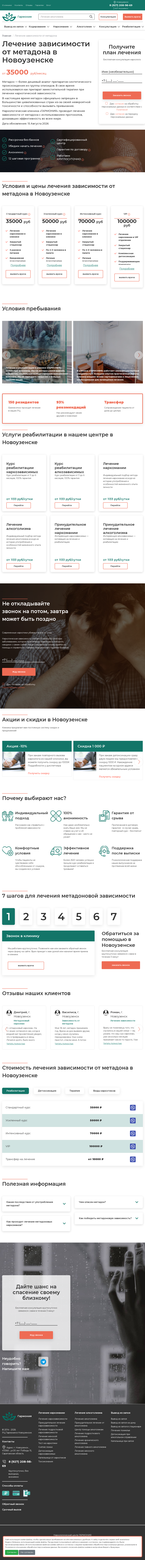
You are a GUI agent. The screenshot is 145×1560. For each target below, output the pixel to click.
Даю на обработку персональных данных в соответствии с (122, 106)
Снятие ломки (45, 1447)
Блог (48, 5)
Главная (6, 35)
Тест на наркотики (47, 1443)
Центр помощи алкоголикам (89, 1429)
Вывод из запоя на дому (123, 1422)
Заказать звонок (122, 95)
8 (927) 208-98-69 (120, 5)
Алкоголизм (84, 26)
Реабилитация (131, 26)
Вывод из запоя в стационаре (126, 1426)
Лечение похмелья (120, 1430)
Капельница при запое (122, 1441)
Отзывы (29, 5)
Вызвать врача (133, 16)
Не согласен (27, 1552)
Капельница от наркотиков (52, 1457)
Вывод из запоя (14, 26)
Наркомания (61, 26)
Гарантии (39, 5)
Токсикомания (45, 1461)
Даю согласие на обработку (18, 686)
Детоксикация (47, 1090)
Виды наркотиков (104, 1090)
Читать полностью (16, 1043)
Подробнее (18, 265)
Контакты (19, 5)
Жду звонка (18, 672)
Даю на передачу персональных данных (124, 115)
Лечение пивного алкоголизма (90, 1447)
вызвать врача (18, 274)
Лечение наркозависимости (52, 1419)
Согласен (11, 1552)
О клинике (7, 5)
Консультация (108, 16)
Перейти (19, 505)
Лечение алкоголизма (86, 1419)
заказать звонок (121, 965)
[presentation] (6, 355)
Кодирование (37, 26)
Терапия (75, 1090)
